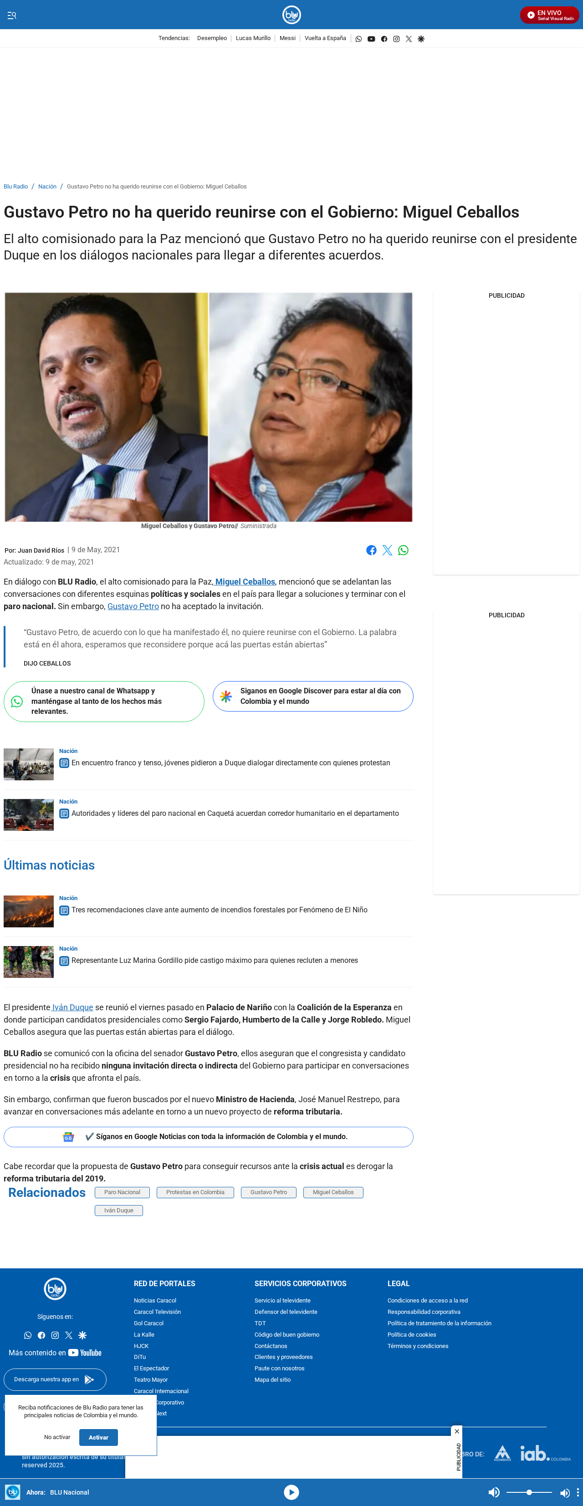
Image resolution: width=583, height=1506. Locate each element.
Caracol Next (150, 1414)
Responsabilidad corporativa (424, 1313)
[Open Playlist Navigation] (578, 1492)
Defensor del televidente (286, 1313)
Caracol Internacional (161, 1391)
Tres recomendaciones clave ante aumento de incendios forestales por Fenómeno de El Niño (220, 910)
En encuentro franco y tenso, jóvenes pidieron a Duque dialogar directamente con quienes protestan (231, 762)
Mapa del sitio (273, 1380)
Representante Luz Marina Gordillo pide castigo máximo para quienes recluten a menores (215, 960)
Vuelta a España (325, 38)
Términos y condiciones (418, 1346)
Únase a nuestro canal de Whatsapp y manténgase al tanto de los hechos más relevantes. (96, 701)
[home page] (291, 14)
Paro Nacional (122, 1192)
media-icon (291, 1492)
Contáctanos (271, 1346)
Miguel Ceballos (244, 581)
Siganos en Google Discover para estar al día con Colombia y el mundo (320, 696)
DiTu (140, 1358)
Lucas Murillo (253, 38)
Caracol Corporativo (159, 1403)
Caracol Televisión (157, 1313)
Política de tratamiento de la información (439, 1324)
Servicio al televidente (283, 1301)
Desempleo (212, 38)
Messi (288, 38)
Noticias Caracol (155, 1301)
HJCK (141, 1346)
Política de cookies (412, 1335)
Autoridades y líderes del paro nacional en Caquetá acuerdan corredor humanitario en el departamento (235, 813)
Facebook (371, 555)
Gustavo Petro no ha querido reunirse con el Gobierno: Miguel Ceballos (157, 187)
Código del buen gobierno (287, 1335)
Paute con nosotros (280, 1369)
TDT (260, 1324)
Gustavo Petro (133, 606)
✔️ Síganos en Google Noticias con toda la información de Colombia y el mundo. (216, 1136)
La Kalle (144, 1335)
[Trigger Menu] (12, 15)
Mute (494, 1492)
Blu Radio (16, 187)
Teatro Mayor (151, 1380)
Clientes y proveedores (284, 1358)
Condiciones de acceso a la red (428, 1301)
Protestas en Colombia (195, 1192)
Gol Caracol (149, 1324)
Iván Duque (72, 1007)
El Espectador (151, 1369)
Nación (47, 187)
